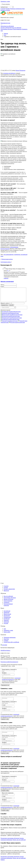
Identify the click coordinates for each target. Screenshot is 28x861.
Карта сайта (7, 632)
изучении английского (9, 73)
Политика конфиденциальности (9, 662)
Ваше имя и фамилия (7, 793)
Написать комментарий (7, 281)
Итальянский (7, 617)
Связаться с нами (5, 1)
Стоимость (24, 29)
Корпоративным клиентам (8, 604)
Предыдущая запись (7, 259)
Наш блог (6, 639)
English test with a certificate (11, 642)
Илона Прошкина (20, 70)
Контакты (3, 10)
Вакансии (6, 590)
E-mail (3, 705)
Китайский (7, 618)
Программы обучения (7, 29)
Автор (2, 284)
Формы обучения (8, 599)
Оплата (8, 10)
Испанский (7, 615)
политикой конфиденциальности (11, 678)
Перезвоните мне (5, 23)
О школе (3, 8)
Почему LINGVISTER (6, 27)
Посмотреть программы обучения (10, 838)
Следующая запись (6, 262)
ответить (6, 278)
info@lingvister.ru (5, 650)
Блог (23, 8)
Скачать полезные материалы (12, 838)
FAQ (2, 30)
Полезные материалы (16, 8)
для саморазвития (8, 254)
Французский (7, 614)
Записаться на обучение (7, 26)
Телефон (4, 673)
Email (2, 286)
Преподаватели (17, 29)
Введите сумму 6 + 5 (6, 303)
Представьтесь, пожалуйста (9, 669)
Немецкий (6, 612)
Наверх (3, 859)
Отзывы (8, 8)
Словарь (6, 640)
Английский (7, 611)
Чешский (6, 620)
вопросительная (5, 248)
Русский (6, 623)
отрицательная (14, 247)
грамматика (17, 254)
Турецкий (6, 621)
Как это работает (16, 27)
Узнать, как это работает (19, 839)
